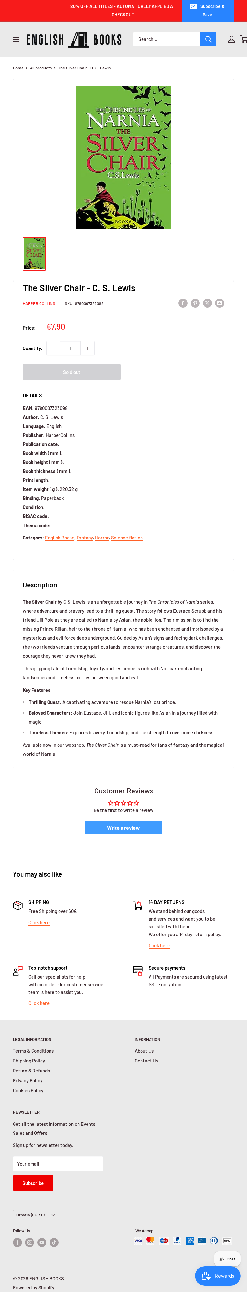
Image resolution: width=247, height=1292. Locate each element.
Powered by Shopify (33, 1287)
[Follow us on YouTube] (41, 1242)
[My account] (231, 39)
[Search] (208, 39)
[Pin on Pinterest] (195, 302)
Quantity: (32, 348)
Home (18, 67)
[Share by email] (219, 302)
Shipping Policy (29, 1060)
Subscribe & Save (212, 10)
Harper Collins (39, 303)
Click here (39, 922)
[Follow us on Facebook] (17, 1242)
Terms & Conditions (33, 1050)
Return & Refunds (31, 1070)
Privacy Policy (27, 1080)
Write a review (123, 828)
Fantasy (85, 537)
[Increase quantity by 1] (87, 348)
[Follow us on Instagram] (29, 1242)
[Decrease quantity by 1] (53, 348)
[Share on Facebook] (183, 302)
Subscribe (33, 1183)
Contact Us (146, 1060)
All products (41, 67)
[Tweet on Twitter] (207, 302)
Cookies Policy (28, 1090)
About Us (144, 1050)
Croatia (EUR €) (30, 1214)
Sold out (71, 372)
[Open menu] (16, 39)
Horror (102, 537)
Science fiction (127, 537)
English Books (59, 537)
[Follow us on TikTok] (54, 1242)
